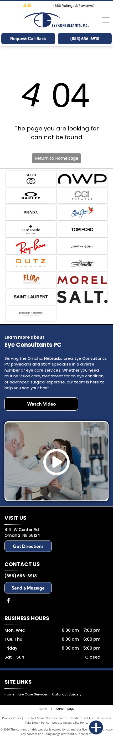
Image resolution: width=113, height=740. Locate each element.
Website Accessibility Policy (70, 722)
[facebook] (8, 601)
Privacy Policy (11, 718)
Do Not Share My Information (47, 718)
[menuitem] (11, 694)
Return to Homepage (56, 158)
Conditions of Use (82, 718)
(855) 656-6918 (20, 576)
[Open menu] (106, 20)
